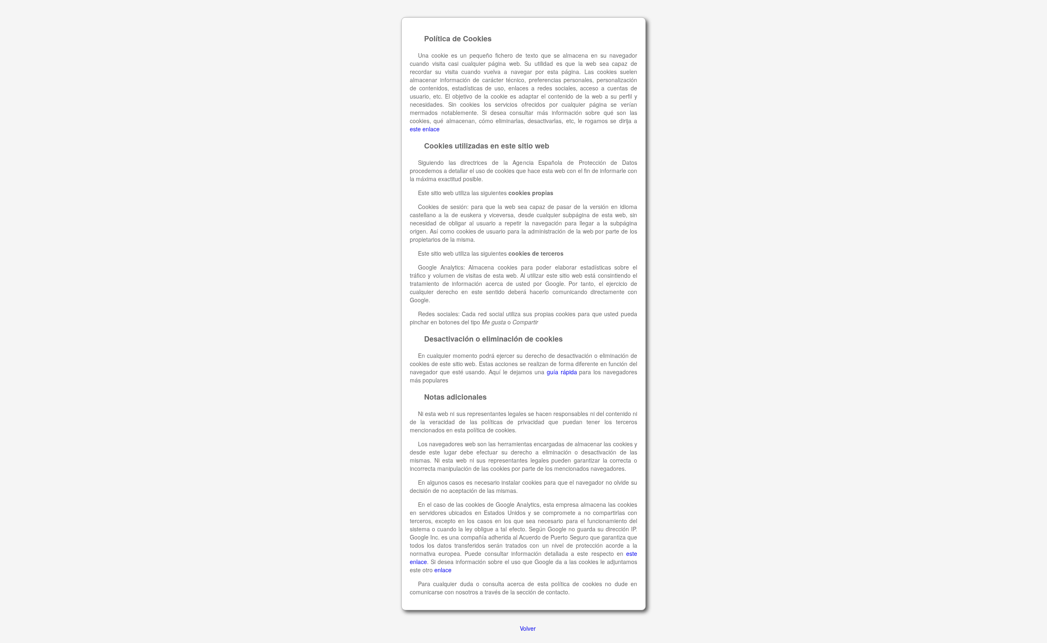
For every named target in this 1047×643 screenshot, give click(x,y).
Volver (528, 628)
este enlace (425, 129)
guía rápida (562, 372)
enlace (443, 570)
